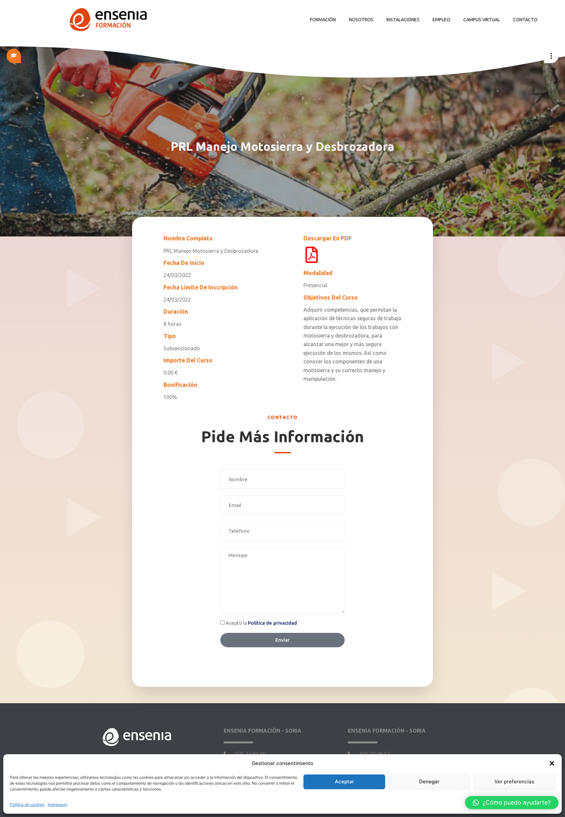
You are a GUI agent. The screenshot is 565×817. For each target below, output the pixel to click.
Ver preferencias (514, 781)
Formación (323, 19)
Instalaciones (402, 19)
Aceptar (344, 781)
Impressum (57, 804)
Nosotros (361, 19)
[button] (552, 763)
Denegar (429, 781)
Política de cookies (27, 804)
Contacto (525, 19)
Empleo (441, 19)
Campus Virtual (481, 19)
